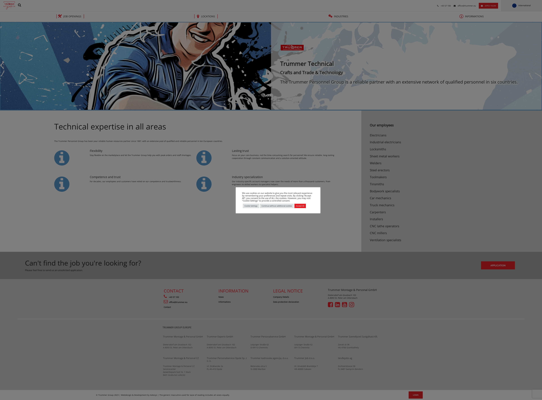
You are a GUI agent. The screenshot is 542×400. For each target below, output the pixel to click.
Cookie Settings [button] (250, 206)
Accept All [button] (300, 206)
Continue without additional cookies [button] (277, 206)
